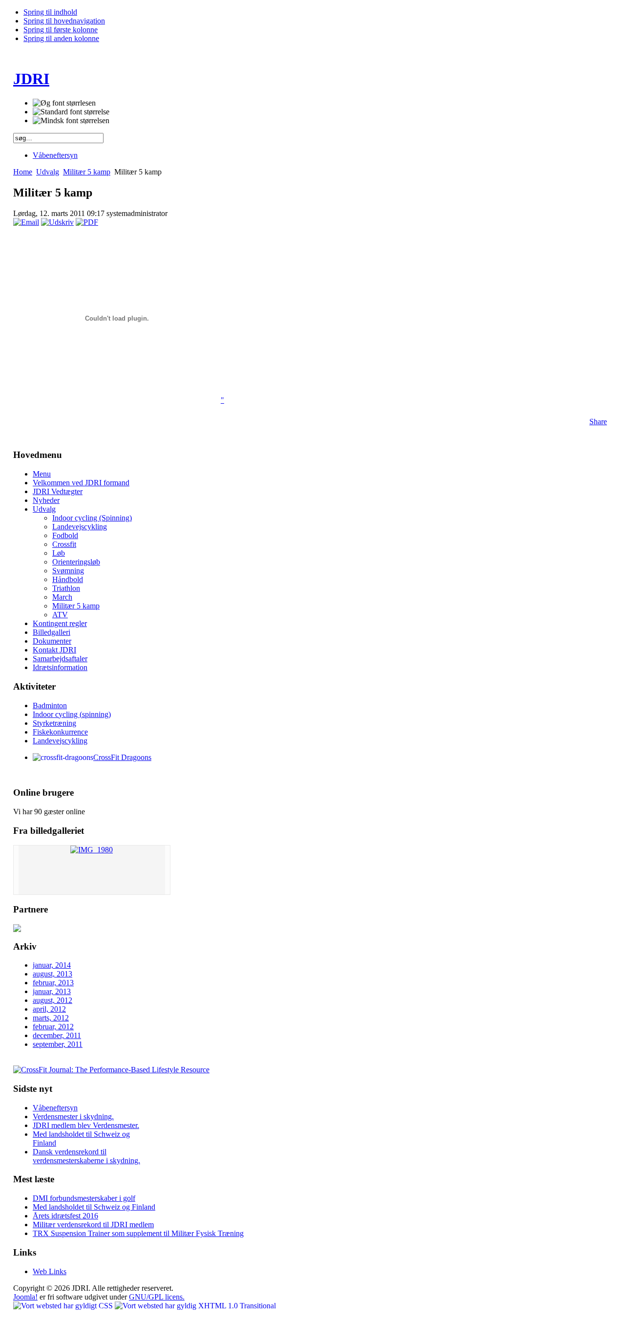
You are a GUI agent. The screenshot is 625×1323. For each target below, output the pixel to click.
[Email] (26, 222)
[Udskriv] (57, 222)
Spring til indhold (50, 12)
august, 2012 (52, 1000)
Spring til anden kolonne (61, 38)
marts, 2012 (51, 1018)
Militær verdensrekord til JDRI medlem (93, 1224)
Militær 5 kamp (86, 172)
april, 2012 (49, 1009)
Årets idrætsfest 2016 (65, 1216)
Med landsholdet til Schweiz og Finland (94, 1207)
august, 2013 (52, 974)
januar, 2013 (52, 991)
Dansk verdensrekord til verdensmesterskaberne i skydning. (86, 1156)
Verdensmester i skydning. (73, 1116)
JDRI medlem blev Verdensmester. (86, 1125)
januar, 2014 (52, 965)
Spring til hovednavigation (64, 21)
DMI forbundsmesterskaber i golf (84, 1198)
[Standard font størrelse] (71, 112)
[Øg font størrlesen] (64, 103)
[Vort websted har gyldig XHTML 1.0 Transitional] (195, 1305)
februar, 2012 (53, 1026)
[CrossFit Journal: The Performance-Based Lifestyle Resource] (111, 1069)
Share (598, 421)
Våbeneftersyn (55, 1108)
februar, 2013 (53, 982)
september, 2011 (58, 1044)
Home (22, 172)
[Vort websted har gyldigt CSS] (64, 1305)
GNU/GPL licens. (157, 1297)
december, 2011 (57, 1035)
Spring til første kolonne (60, 29)
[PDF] (87, 222)
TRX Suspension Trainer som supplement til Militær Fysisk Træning (138, 1233)
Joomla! (25, 1297)
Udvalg (47, 172)
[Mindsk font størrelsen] (71, 120)
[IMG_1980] (91, 850)
